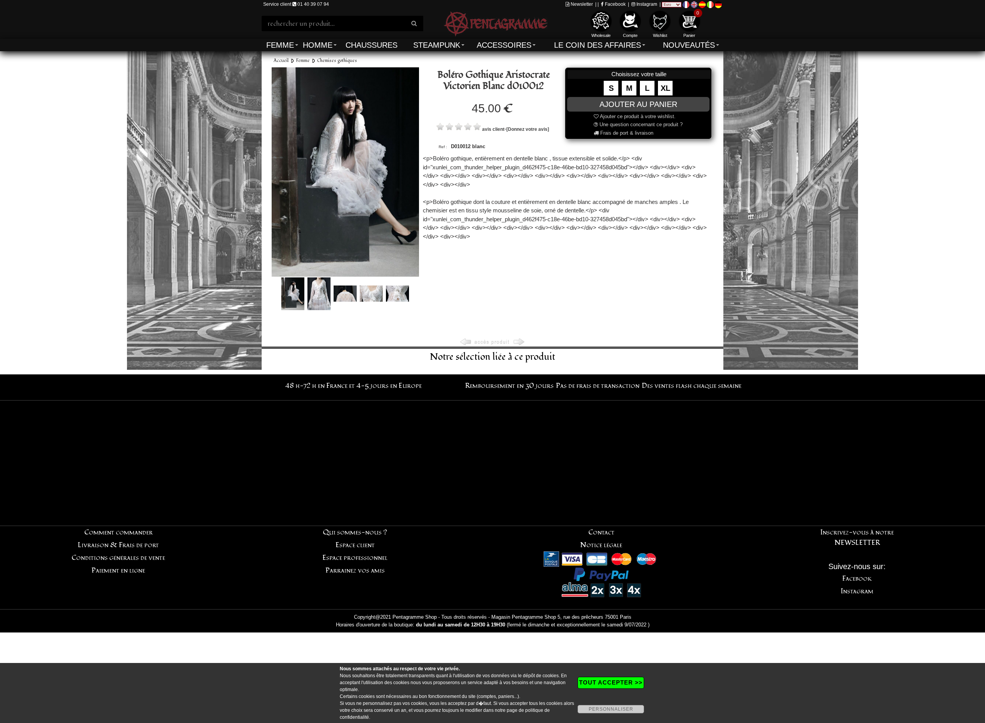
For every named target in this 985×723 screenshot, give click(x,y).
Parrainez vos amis (355, 570)
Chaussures (371, 45)
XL (665, 88)
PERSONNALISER (611, 709)
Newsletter (581, 4)
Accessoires (504, 45)
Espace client (355, 545)
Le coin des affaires (597, 45)
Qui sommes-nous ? (355, 532)
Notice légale (601, 545)
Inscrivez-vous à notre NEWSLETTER (857, 538)
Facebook (615, 4)
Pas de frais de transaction (597, 386)
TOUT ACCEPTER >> (611, 682)
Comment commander (118, 532)
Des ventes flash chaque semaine (691, 386)
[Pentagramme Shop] (496, 23)
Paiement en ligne (118, 570)
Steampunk (436, 45)
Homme (317, 45)
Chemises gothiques (337, 60)
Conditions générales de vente (118, 558)
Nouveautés (689, 45)
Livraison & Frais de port (118, 545)
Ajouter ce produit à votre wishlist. (637, 116)
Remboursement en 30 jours (509, 386)
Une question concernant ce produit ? (640, 124)
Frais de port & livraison (626, 133)
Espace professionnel (354, 558)
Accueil (281, 60)
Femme (280, 45)
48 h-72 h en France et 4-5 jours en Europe (353, 386)
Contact (601, 532)
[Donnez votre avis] (527, 129)
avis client (493, 129)
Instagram (646, 4)
